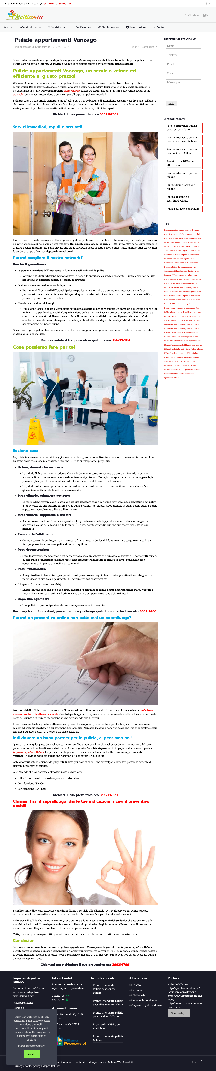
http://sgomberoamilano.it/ (184, 988)
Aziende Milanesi (178, 984)
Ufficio (20, 1007)
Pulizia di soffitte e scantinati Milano (178, 198)
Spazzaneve (189, 374)
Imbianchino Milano (144, 1000)
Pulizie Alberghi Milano (173, 341)
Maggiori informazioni (31, 1045)
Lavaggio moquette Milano (187, 337)
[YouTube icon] (210, 3)
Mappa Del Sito (51, 1066)
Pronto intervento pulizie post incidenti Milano (182, 151)
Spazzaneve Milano (172, 378)
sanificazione (71, 90)
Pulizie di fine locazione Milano (181, 186)
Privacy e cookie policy (26, 1066)
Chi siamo (194, 15)
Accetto (31, 1054)
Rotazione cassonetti (172, 365)
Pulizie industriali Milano (180, 349)
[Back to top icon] (201, 1061)
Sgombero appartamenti (182, 991)
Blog (208, 15)
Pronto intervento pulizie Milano (182, 174)
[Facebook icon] (206, 3)
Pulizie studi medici (186, 357)
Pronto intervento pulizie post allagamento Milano (182, 139)
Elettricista (138, 995)
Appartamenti (24, 1002)
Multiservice (42, 46)
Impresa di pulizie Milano (174, 230)
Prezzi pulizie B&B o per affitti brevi (180, 163)
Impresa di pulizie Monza (147, 1005)
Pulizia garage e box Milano (183, 208)
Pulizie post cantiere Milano (181, 353)
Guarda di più (179, 1013)
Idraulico (137, 990)
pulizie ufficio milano (189, 361)
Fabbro (136, 985)
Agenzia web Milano (104, 1062)
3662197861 (49, 3)
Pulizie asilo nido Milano (180, 345)
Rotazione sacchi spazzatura (181, 369)
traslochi (18, 94)
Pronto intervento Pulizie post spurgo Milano (182, 127)
